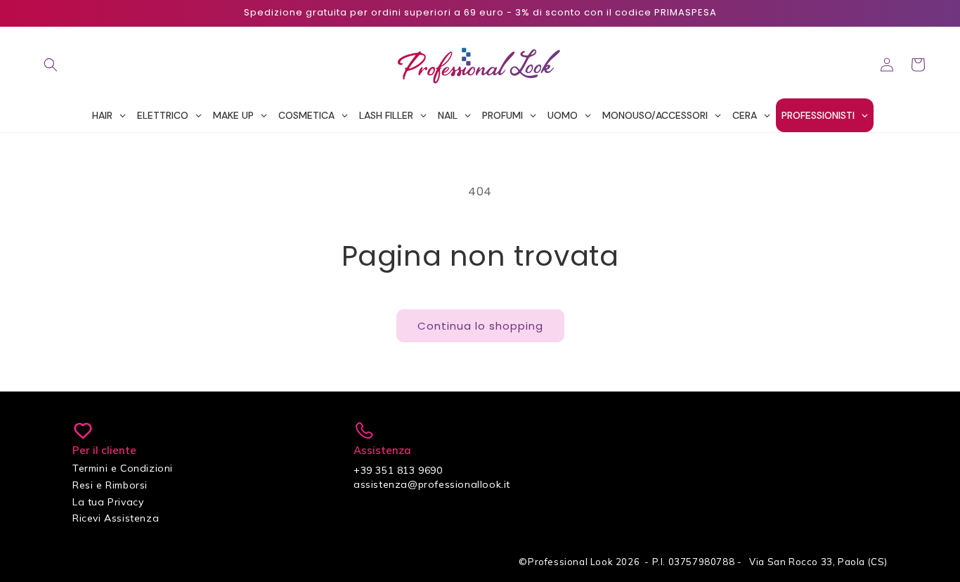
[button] (50, 64)
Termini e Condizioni (122, 468)
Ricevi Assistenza (115, 518)
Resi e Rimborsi (110, 485)
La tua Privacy (107, 502)
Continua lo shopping (480, 325)
